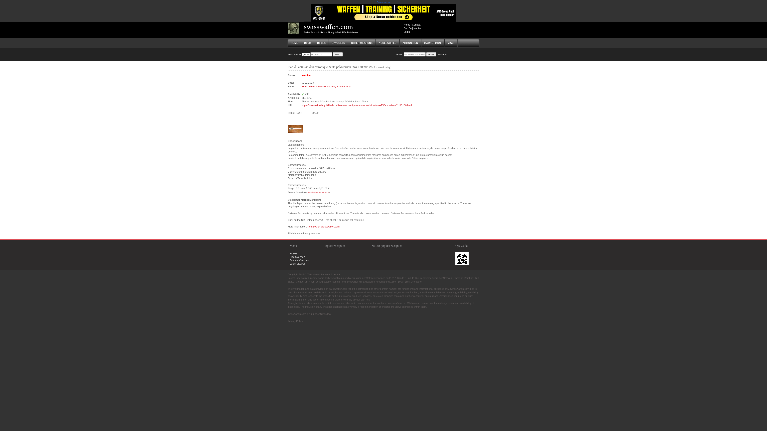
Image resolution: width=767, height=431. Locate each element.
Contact (416, 24)
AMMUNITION (410, 43)
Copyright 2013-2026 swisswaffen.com (309, 274)
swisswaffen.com (328, 26)
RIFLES (321, 43)
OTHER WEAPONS (362, 43)
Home (407, 24)
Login (407, 32)
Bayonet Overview (299, 260)
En (410, 28)
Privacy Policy (295, 321)
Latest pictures (297, 263)
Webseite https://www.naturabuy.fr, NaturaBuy (326, 86)
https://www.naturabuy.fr (318, 192)
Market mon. (432, 43)
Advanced (442, 54)
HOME (293, 253)
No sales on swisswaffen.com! (323, 226)
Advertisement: (383, 2)
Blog (307, 43)
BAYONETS (338, 43)
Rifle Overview (297, 257)
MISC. (451, 43)
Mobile (417, 28)
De (405, 28)
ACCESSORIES (387, 43)
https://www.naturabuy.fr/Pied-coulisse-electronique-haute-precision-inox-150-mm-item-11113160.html (357, 105)
